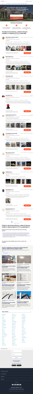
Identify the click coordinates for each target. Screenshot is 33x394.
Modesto (3, 323)
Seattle (23, 339)
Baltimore (13, 317)
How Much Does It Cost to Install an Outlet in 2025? (8, 267)
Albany (13, 330)
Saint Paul (13, 324)
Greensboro (14, 336)
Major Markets (5, 311)
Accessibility (20, 387)
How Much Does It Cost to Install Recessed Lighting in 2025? (23, 267)
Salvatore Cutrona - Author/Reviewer (23, 264)
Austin (23, 324)
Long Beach (4, 320)
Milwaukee (23, 342)
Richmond (23, 336)
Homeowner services (4, 371)
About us (2, 379)
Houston (23, 330)
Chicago (3, 343)
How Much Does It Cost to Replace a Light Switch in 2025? (24, 285)
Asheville (13, 333)
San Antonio (24, 331)
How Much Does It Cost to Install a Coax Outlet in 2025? (8, 303)
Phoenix (3, 315)
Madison (23, 340)
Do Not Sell (17, 387)
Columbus (13, 343)
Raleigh (13, 337)
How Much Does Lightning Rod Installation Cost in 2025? (23, 302)
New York (13, 331)
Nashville (23, 323)
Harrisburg (23, 315)
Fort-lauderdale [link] (8, 3)
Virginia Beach (24, 337)
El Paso (23, 327)
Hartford (3, 331)
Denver (3, 330)
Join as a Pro (27, 1)
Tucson (3, 317)
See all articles (5, 253)
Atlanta (3, 342)
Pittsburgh (23, 318)
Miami (3, 337)
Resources (2, 376)
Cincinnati (13, 340)
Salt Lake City (24, 333)
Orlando (3, 339)
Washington (4, 333)
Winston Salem (14, 339)
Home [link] (3, 3)
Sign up (16, 357)
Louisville (13, 314)
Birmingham (4, 314)
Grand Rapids (14, 321)
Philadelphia (24, 317)
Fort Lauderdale (4, 334)
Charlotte (13, 334)
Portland (23, 314)
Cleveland (13, 342)
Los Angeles (4, 321)
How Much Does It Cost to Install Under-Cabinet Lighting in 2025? (8, 285)
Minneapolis (14, 323)
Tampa (3, 340)
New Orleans (14, 315)
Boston (13, 318)
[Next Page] (23, 221)
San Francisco (4, 327)
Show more (29, 64)
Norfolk (23, 334)
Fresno (3, 318)
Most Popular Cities (4, 348)
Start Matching (16, 18)
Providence (24, 320)
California (14, 387)
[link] (16, 38)
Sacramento (4, 324)
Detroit (13, 320)
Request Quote (27, 72)
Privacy (12, 387)
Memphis (23, 321)
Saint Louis (13, 327)
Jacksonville (4, 336)
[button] (8, 48)
